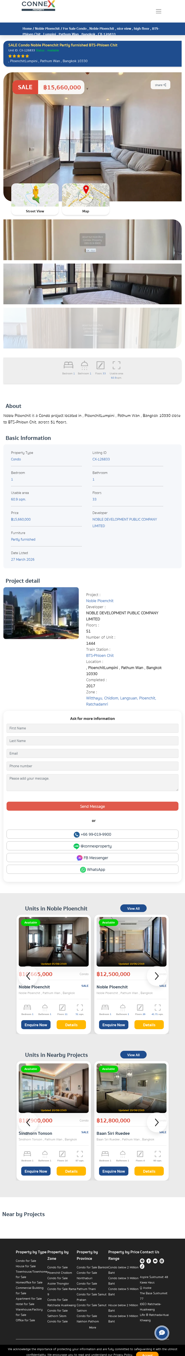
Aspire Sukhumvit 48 (154, 1277)
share (159, 85)
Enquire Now (36, 1025)
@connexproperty (95, 846)
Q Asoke (145, 1287)
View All (133, 909)
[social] (162, 1333)
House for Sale (26, 1266)
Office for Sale (25, 1320)
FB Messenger (95, 858)
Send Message (92, 806)
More (92, 1327)
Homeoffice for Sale (29, 1282)
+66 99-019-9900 (95, 834)
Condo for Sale (26, 1260)
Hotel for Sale (25, 1304)
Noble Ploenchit (47, 29)
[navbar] (159, 11)
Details (71, 1025)
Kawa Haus (147, 1282)
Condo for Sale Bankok (92, 1267)
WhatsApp (95, 869)
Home (27, 29)
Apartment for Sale (29, 1298)
